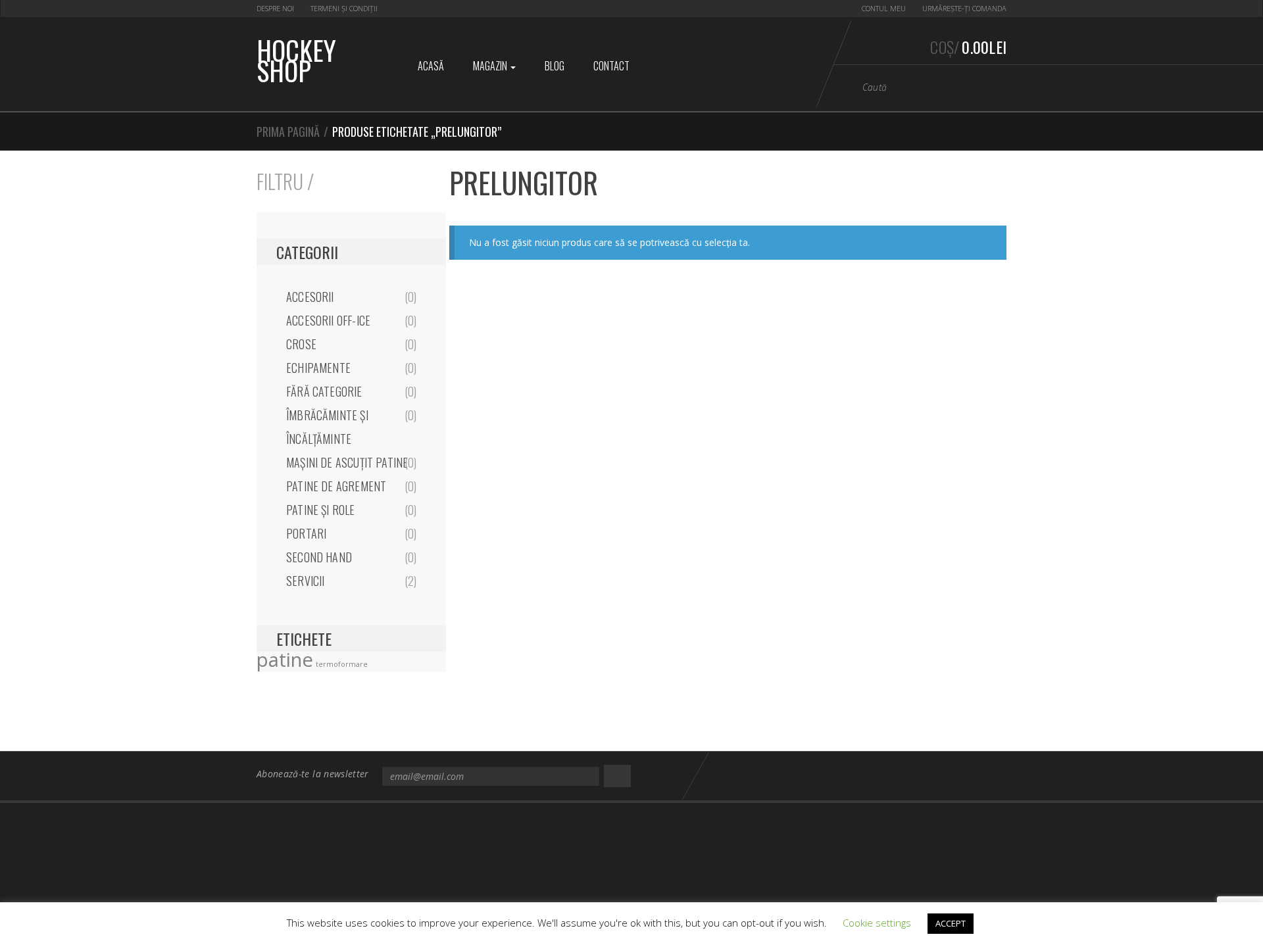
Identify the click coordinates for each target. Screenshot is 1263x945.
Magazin (491, 66)
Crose (301, 343)
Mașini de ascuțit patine (347, 462)
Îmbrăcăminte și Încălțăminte (327, 426)
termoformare (342, 664)
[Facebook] (971, 775)
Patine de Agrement (336, 486)
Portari (306, 533)
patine (285, 659)
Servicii (305, 580)
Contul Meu (884, 8)
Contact (611, 66)
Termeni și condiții (344, 8)
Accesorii (310, 296)
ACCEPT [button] (950, 923)
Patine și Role (320, 509)
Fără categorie (324, 391)
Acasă (431, 66)
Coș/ (968, 47)
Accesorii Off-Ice (328, 320)
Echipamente (318, 367)
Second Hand (319, 557)
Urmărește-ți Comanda (964, 8)
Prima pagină (288, 131)
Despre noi (275, 8)
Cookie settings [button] (877, 922)
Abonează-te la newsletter (313, 773)
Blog (554, 66)
